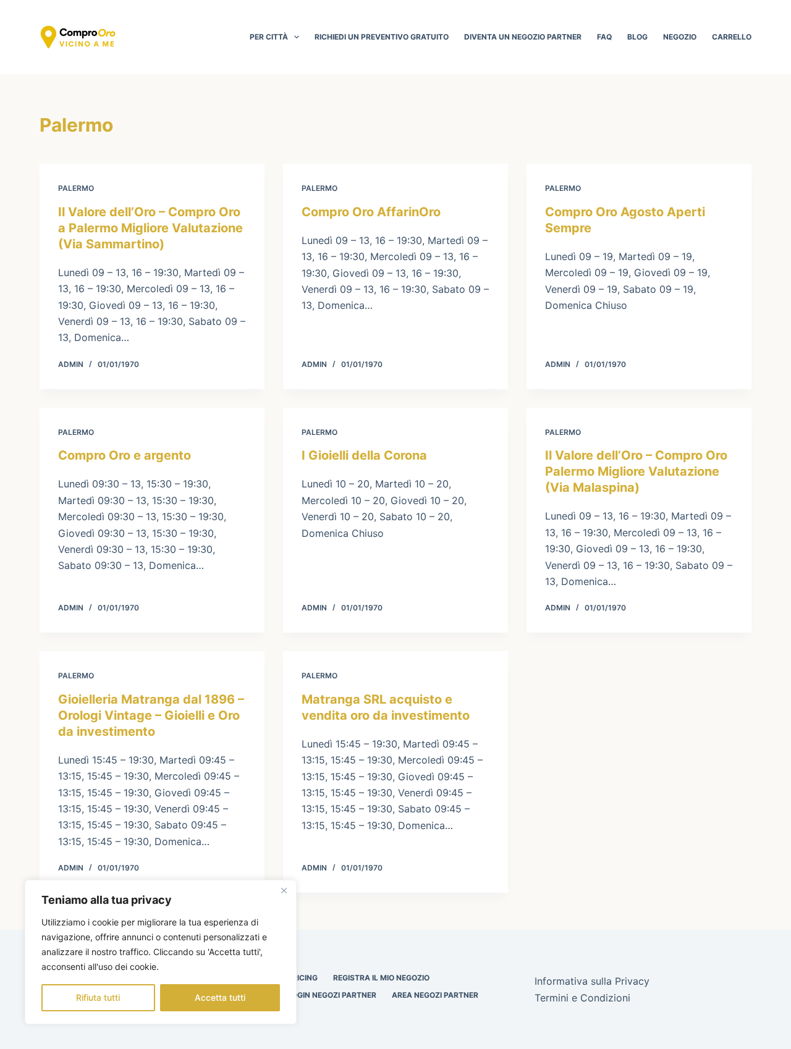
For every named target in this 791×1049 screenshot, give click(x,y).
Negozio (679, 36)
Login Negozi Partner (331, 995)
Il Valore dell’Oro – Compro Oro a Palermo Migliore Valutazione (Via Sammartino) (150, 227)
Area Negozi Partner (435, 995)
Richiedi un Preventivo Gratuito (382, 36)
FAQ (604, 36)
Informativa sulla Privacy (592, 981)
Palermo (76, 188)
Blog (637, 36)
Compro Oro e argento (124, 455)
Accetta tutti (220, 997)
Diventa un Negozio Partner (523, 36)
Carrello (731, 36)
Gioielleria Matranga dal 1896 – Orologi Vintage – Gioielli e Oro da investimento (151, 715)
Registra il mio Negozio (381, 977)
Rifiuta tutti (98, 997)
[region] (161, 952)
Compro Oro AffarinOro (371, 211)
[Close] (283, 890)
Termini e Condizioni (582, 998)
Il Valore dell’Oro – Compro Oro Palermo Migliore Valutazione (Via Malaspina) (636, 471)
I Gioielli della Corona (364, 455)
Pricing (302, 977)
